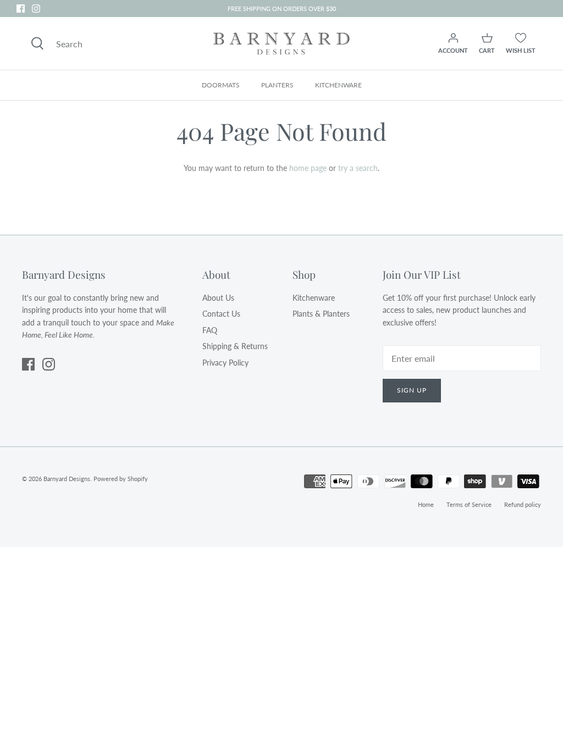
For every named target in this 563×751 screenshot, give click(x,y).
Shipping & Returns (235, 346)
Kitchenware (313, 297)
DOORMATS (221, 85)
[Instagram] (36, 8)
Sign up (412, 390)
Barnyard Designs (66, 478)
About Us (218, 297)
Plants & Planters (321, 313)
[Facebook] (20, 8)
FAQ (209, 330)
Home (426, 504)
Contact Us (221, 313)
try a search (358, 168)
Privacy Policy (225, 362)
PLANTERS (277, 85)
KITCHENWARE (338, 85)
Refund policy (522, 504)
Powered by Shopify (120, 478)
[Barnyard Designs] (281, 43)
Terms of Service (469, 504)
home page (308, 168)
